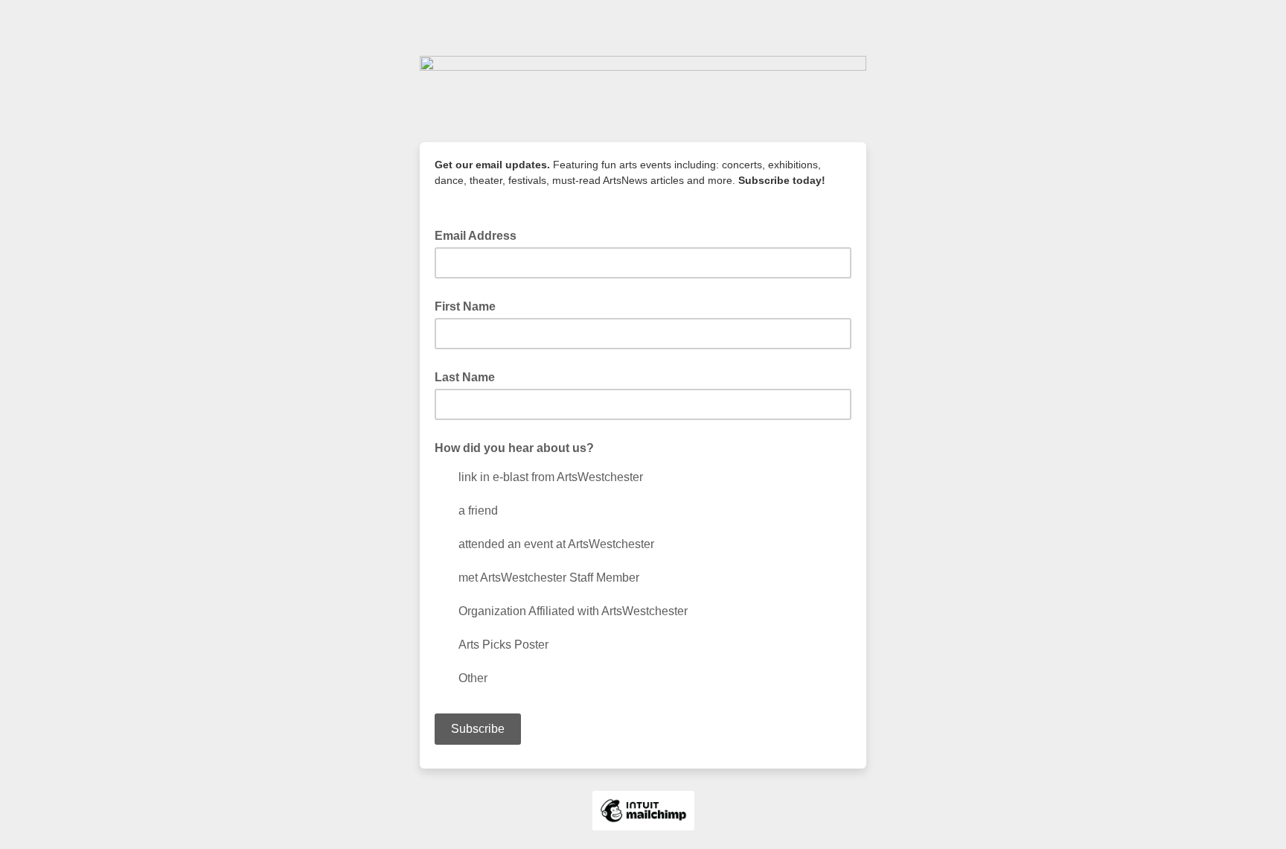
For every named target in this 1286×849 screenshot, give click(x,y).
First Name (465, 306)
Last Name (465, 377)
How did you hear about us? (514, 448)
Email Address (480, 234)
